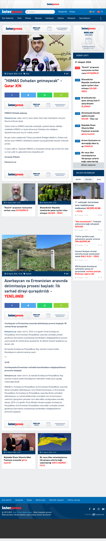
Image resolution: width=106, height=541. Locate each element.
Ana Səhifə (6, 500)
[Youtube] (103, 509)
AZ (94, 12)
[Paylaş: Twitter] (28, 95)
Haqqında (62, 12)
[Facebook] (89, 509)
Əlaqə (72, 12)
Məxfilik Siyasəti (56, 500)
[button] (61, 95)
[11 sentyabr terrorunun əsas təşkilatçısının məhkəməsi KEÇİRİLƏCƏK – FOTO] (88, 191)
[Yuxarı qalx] (99, 534)
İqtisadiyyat (84, 18)
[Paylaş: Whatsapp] (44, 95)
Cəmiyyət (50, 18)
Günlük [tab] (78, 179)
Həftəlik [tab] (88, 179)
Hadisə (61, 18)
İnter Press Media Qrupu (22, 512)
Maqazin (71, 18)
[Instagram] (98, 509)
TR (102, 12)
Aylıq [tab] (99, 179)
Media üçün (40, 500)
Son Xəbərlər (8, 18)
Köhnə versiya (74, 500)
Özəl (19, 18)
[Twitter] (94, 509)
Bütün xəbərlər (88, 165)
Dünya (28, 18)
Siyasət (38, 18)
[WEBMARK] (94, 514)
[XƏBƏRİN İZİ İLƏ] (13, 12)
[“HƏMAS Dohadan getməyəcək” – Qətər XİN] (36, 53)
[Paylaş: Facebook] (12, 95)
